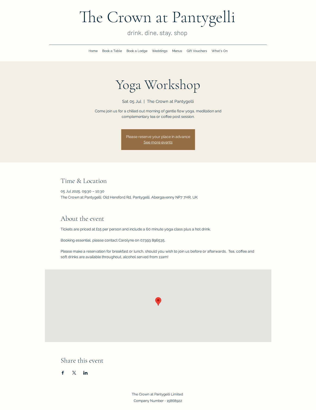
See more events (158, 142)
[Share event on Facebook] (63, 373)
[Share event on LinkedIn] (85, 373)
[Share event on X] (74, 373)
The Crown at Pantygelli (157, 17)
